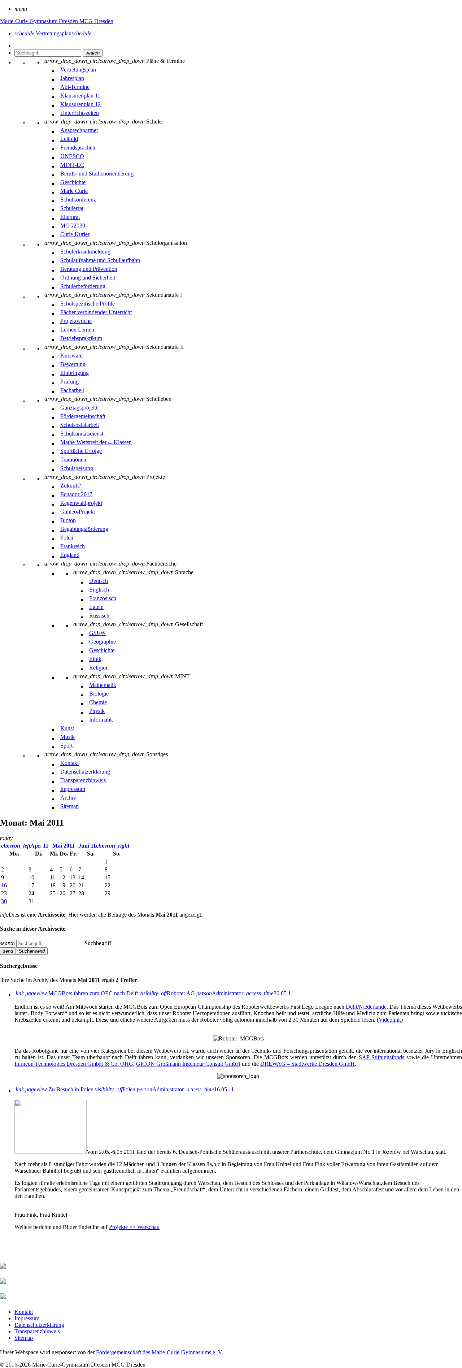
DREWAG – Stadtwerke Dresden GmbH (307, 1064)
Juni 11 (103, 846)
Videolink (390, 1020)
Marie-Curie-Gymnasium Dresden (39, 21)
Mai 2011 (63, 846)
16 (4, 885)
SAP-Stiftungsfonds (381, 1057)
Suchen (32, 951)
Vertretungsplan (63, 33)
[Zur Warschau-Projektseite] (50, 1152)
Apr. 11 (24, 846)
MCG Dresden (96, 21)
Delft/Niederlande (366, 1007)
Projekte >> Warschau (134, 1227)
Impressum (26, 1318)
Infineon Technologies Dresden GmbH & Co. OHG (73, 1064)
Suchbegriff (97, 943)
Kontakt (23, 1312)
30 (4, 901)
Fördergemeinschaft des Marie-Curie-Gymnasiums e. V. (159, 1352)
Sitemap (23, 1338)
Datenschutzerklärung (39, 1325)
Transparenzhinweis (37, 1331)
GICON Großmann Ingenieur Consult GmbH (188, 1064)
